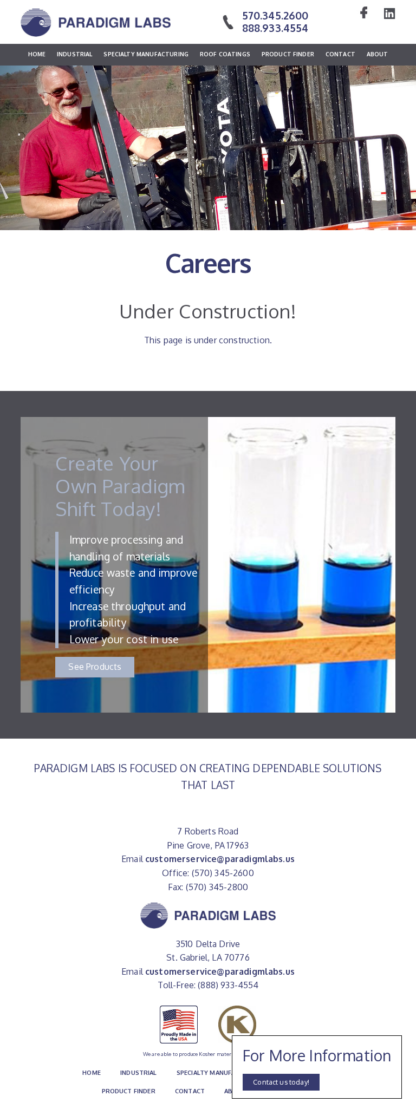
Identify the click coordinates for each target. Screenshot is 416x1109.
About (377, 53)
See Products (94, 666)
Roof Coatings (225, 53)
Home (37, 53)
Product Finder (288, 53)
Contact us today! (281, 1082)
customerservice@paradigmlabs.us (220, 858)
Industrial (75, 53)
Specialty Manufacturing (145, 53)
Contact (340, 53)
